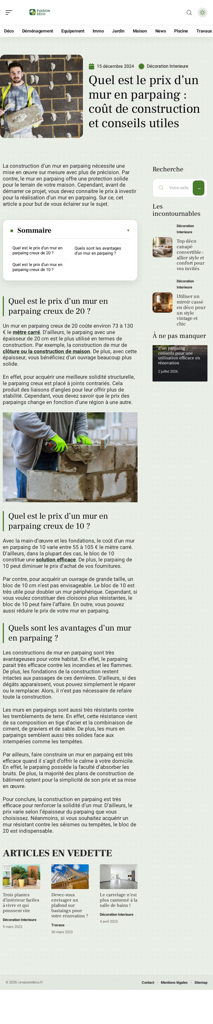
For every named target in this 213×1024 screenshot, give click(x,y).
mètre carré (26, 332)
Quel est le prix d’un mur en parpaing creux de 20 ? (37, 250)
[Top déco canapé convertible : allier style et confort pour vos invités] (163, 247)
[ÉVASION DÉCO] (40, 12)
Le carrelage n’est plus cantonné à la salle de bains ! (118, 900)
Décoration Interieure (167, 66)
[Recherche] (189, 12)
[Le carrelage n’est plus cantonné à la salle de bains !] (118, 876)
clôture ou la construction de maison (46, 351)
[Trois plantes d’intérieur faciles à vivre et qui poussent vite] (21, 876)
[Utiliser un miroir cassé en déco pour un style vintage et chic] (163, 302)
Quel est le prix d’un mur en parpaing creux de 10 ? (37, 267)
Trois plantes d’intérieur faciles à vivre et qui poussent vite (21, 903)
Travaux (58, 925)
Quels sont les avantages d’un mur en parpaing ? (98, 250)
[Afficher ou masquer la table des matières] (91, 230)
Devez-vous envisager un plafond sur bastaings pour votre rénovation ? (69, 905)
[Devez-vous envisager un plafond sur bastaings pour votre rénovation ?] (70, 876)
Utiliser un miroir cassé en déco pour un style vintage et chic (191, 310)
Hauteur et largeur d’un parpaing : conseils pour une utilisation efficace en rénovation (179, 353)
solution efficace (56, 560)
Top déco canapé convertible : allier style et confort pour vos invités (190, 255)
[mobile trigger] (10, 12)
